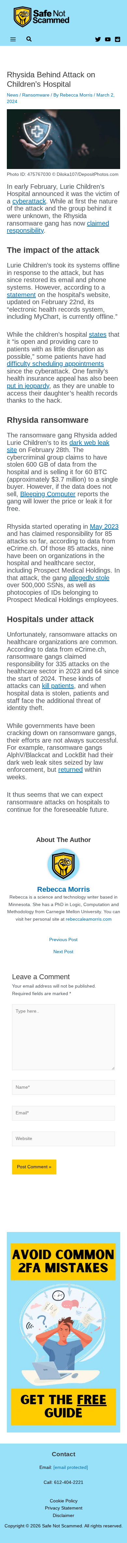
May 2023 (104, 526)
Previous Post (63, 940)
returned (70, 769)
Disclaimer (63, 1515)
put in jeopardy (28, 385)
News (12, 95)
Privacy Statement (63, 1508)
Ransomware (35, 95)
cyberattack (29, 201)
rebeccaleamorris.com (89, 919)
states (97, 334)
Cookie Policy (64, 1500)
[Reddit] (117, 39)
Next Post (63, 952)
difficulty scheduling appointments (55, 363)
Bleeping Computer (48, 494)
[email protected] (70, 1467)
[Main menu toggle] (13, 39)
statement (21, 294)
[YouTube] (108, 39)
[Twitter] (98, 39)
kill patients (58, 685)
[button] (29, 40)
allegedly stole (89, 577)
